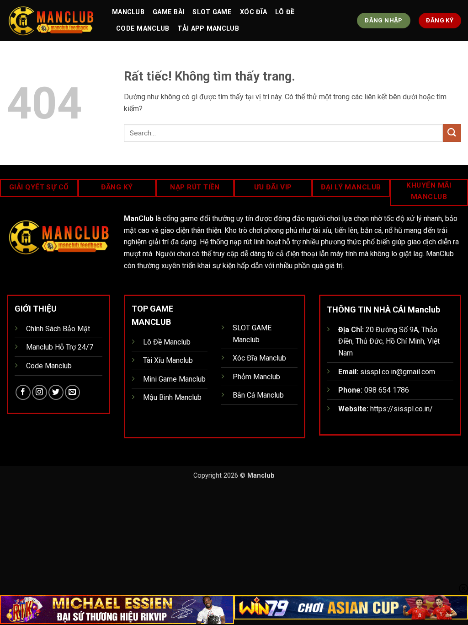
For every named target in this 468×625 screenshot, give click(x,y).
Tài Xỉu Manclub (168, 360)
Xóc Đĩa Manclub (259, 358)
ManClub (128, 12)
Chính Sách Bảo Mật (58, 328)
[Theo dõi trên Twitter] (56, 392)
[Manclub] (52, 20)
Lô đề (284, 12)
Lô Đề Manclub (167, 342)
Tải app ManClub (208, 28)
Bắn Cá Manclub (258, 395)
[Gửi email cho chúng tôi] (72, 392)
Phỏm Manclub (256, 376)
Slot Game (212, 12)
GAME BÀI (168, 12)
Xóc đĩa (253, 12)
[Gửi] (452, 133)
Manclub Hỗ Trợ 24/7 (59, 347)
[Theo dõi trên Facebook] (23, 392)
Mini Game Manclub (174, 379)
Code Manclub (142, 28)
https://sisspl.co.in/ (401, 408)
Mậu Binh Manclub (172, 397)
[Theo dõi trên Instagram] (39, 392)
